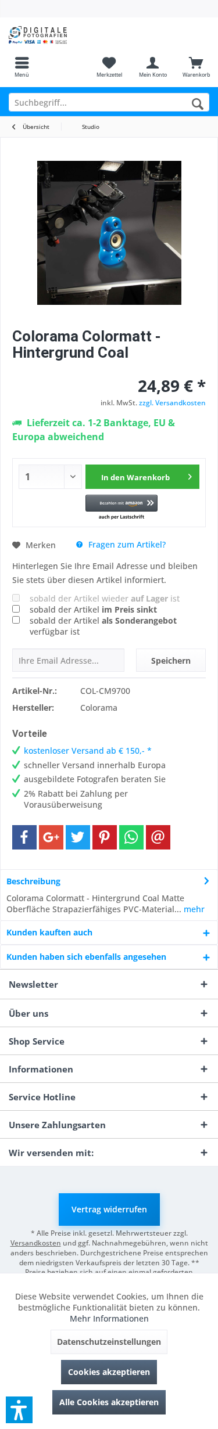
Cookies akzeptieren (109, 1371)
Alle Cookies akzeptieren (109, 1402)
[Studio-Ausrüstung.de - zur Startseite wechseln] (55, 34)
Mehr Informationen (109, 1318)
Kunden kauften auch (49, 932)
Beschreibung (33, 881)
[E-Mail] (158, 837)
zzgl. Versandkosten (172, 403)
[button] (121, 508)
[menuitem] (22, 66)
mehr (193, 909)
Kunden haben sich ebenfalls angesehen (86, 956)
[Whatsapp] (131, 837)
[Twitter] (78, 837)
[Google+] (51, 837)
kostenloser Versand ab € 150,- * (88, 750)
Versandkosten (35, 1243)
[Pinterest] (104, 837)
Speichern (171, 660)
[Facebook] (24, 837)
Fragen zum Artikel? (126, 544)
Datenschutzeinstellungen (109, 1341)
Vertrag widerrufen (109, 1209)
